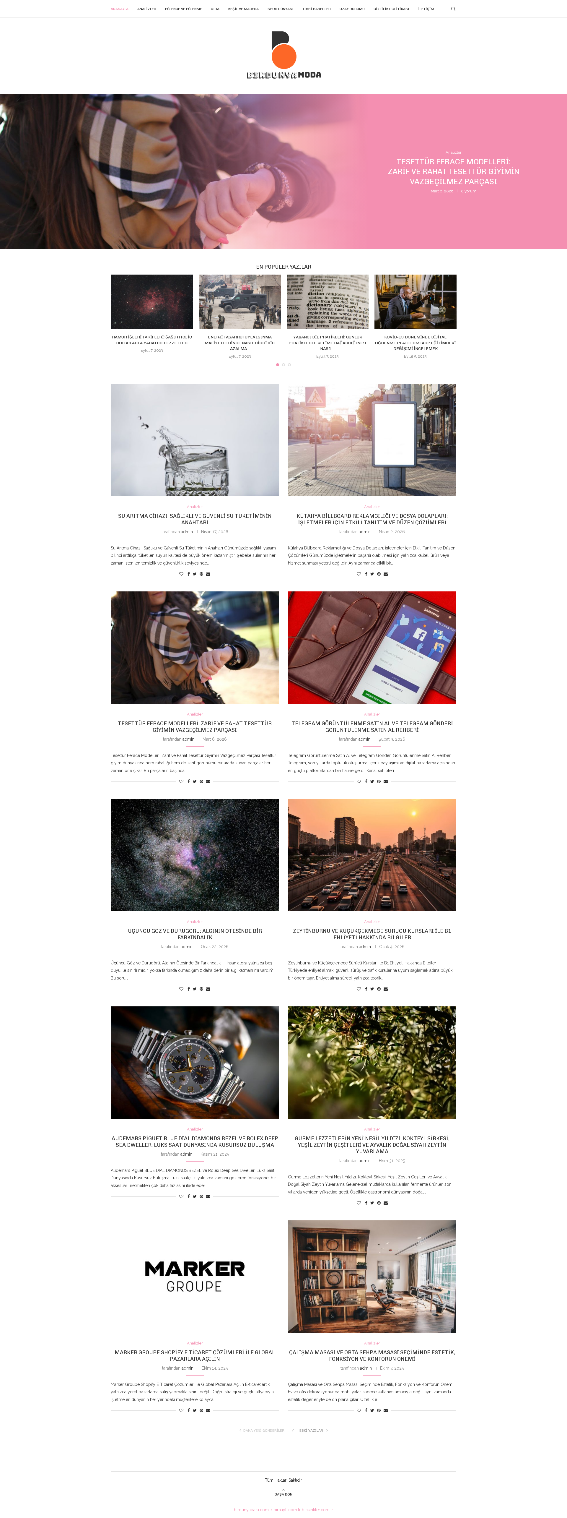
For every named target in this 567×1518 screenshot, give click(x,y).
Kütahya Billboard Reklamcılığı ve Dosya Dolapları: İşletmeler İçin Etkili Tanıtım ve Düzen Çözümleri (372, 519)
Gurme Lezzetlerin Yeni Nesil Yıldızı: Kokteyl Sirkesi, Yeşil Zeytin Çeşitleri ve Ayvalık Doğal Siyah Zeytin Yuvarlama (372, 1145)
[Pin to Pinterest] (201, 574)
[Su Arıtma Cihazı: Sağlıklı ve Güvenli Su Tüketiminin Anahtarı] (195, 440)
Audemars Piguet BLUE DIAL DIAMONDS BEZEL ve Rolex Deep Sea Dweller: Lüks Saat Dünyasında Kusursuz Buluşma (195, 1141)
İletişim (426, 9)
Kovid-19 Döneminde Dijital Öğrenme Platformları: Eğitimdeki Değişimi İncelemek (415, 343)
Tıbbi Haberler (316, 9)
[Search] (453, 8)
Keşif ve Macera (243, 9)
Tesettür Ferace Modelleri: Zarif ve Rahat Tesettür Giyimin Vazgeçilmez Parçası (195, 726)
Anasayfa (119, 9)
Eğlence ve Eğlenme (183, 9)
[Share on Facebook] (189, 574)
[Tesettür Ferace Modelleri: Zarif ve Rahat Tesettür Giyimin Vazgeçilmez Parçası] (195, 647)
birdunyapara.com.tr (253, 1509)
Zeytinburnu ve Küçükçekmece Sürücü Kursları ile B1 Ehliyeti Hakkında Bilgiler (372, 934)
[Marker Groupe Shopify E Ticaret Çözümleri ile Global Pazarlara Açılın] (195, 1276)
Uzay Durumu (352, 9)
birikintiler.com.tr (317, 1509)
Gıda (215, 9)
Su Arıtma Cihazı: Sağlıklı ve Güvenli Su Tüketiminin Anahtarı (195, 519)
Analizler (146, 9)
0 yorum (470, 191)
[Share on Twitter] (195, 574)
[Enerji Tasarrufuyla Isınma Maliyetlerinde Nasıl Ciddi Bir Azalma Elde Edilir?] (240, 302)
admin (187, 531)
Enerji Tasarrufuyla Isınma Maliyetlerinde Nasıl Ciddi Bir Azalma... (240, 343)
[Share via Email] (208, 574)
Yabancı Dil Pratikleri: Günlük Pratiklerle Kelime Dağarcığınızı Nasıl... (327, 343)
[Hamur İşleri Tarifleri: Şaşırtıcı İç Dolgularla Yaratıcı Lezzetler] (152, 302)
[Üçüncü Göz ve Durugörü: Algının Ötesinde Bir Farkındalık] (195, 855)
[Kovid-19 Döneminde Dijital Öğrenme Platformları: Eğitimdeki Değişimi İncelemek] (415, 302)
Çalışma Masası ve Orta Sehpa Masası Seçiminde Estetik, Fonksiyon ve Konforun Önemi (372, 1355)
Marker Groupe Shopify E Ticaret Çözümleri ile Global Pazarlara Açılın (195, 1355)
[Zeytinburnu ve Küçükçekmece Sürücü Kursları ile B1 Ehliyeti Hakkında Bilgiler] (372, 855)
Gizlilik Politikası (391, 9)
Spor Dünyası (281, 9)
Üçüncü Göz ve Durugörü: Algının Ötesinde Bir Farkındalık (195, 934)
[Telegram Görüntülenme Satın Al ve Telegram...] (283, 171)
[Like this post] (181, 574)
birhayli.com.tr (287, 1509)
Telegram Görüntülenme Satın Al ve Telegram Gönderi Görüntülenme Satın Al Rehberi (453, 171)
